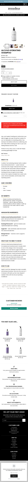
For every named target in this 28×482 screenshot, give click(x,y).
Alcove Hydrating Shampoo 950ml (20, 339)
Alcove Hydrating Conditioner (7, 339)
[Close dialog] (26, 461)
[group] (7, 46)
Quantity (3, 70)
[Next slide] (24, 46)
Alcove (9, 12)
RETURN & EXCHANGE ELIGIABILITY (7, 68)
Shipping (3, 57)
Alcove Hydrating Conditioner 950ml (7, 357)
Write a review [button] (14, 308)
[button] (14, 61)
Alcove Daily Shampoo (20, 356)
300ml (3, 66)
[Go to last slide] (4, 46)
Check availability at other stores (10, 78)
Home (6, 12)
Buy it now (14, 85)
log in (7, 127)
